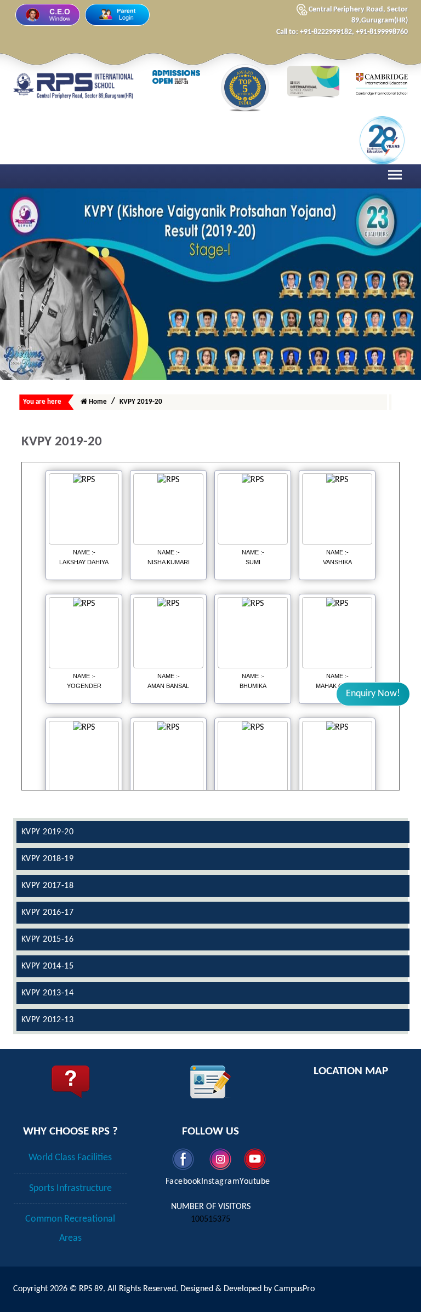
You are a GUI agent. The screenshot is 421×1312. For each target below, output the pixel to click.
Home (97, 401)
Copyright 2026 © (46, 1289)
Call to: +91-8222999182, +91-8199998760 (342, 32)
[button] (373, 694)
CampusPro (294, 1289)
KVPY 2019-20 (141, 401)
